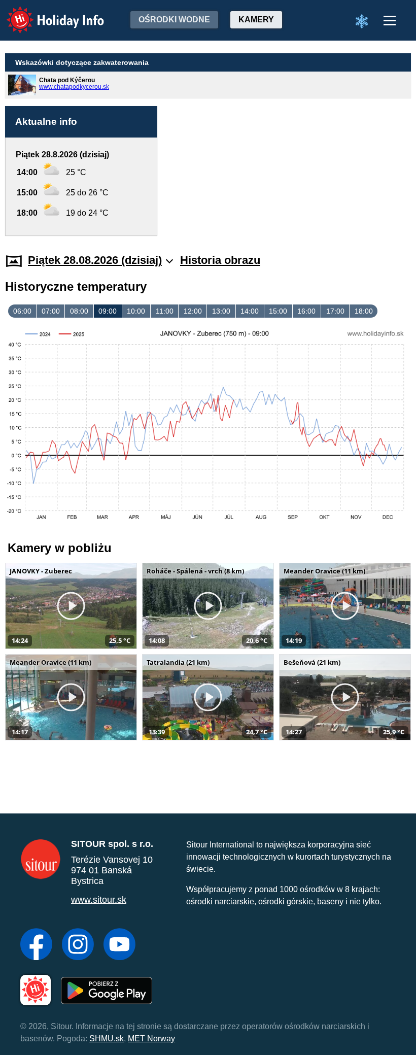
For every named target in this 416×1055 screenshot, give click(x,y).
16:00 (306, 311)
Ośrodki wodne (174, 19)
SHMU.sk (106, 1038)
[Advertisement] (289, 171)
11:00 (165, 311)
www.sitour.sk (98, 900)
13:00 (221, 311)
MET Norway (151, 1038)
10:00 (136, 311)
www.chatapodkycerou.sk (74, 86)
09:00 (107, 311)
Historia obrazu (220, 260)
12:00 (193, 311)
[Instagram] (78, 945)
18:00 (364, 311)
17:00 (335, 311)
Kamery (256, 19)
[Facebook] (36, 945)
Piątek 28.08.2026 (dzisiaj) (95, 260)
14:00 (249, 311)
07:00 (51, 311)
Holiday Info (46, 13)
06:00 (22, 311)
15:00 (278, 311)
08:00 (79, 311)
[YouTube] (119, 945)
